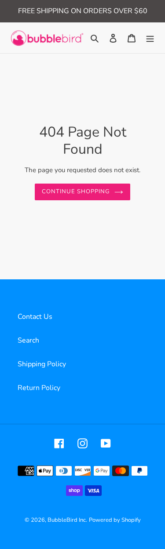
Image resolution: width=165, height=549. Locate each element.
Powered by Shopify (115, 520)
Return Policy (39, 388)
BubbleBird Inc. (67, 520)
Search (28, 340)
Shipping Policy (42, 364)
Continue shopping (76, 191)
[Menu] (150, 37)
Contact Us (35, 316)
